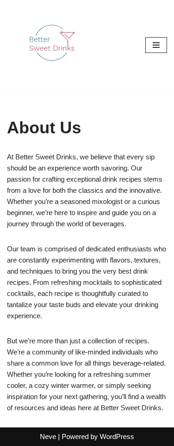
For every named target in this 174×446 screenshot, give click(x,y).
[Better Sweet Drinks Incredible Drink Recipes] (53, 45)
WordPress (117, 436)
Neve (48, 436)
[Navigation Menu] (156, 45)
